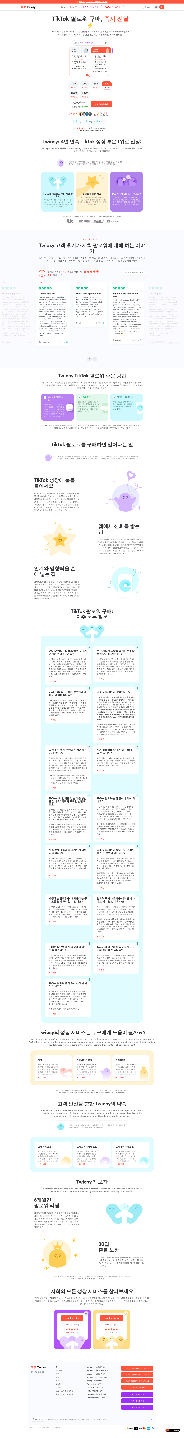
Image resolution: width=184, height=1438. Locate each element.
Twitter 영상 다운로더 (95, 1384)
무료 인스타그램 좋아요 (64, 1391)
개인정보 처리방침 (44, 1428)
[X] (32, 1372)
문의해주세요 (56, 1428)
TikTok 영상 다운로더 (95, 1391)
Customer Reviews (100, 128)
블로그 (58, 1377)
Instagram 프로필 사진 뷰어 (97, 1370)
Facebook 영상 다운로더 (96, 1394)
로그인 (58, 1387)
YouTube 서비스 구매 (112, 7)
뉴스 (57, 1381)
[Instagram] (39, 1372)
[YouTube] (43, 1372)
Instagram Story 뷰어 (95, 1381)
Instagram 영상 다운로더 (96, 1367)
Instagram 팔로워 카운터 (96, 1374)
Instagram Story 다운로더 (97, 1377)
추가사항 (43, 1077)
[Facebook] (36, 1372)
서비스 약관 (32, 1428)
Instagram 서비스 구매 (69, 7)
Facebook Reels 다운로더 (97, 1398)
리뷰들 (58, 1384)
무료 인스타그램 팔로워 (64, 1394)
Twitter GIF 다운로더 (95, 1387)
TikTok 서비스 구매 (91, 7)
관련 (57, 1374)
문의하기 (59, 1370)
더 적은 (53, 681)
